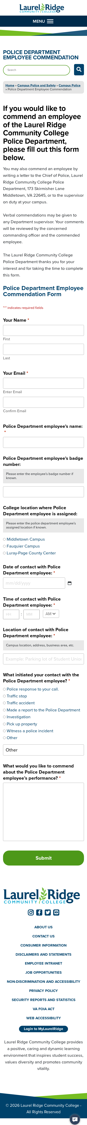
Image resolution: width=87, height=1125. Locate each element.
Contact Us (43, 936)
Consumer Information (43, 945)
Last (6, 358)
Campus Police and (36, 85)
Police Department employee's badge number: (43, 461)
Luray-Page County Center (31, 553)
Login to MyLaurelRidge (43, 1028)
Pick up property (22, 724)
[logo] (42, 8)
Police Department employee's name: (43, 429)
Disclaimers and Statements (43, 954)
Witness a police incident (30, 731)
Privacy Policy (43, 990)
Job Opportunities (43, 972)
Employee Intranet (43, 963)
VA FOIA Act (43, 1009)
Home (9, 85)
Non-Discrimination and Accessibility (43, 981)
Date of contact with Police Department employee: (31, 570)
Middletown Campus (26, 539)
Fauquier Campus (23, 546)
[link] (31, 912)
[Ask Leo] (75, 1119)
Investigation (19, 717)
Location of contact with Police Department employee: (35, 633)
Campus (70, 85)
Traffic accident (21, 703)
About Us (43, 927)
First (6, 339)
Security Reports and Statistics (43, 999)
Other (12, 737)
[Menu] (50, 21)
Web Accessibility (43, 1018)
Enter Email (12, 392)
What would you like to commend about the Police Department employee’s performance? (38, 772)
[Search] (79, 69)
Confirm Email (14, 411)
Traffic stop (17, 696)
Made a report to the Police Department (43, 710)
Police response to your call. (33, 689)
